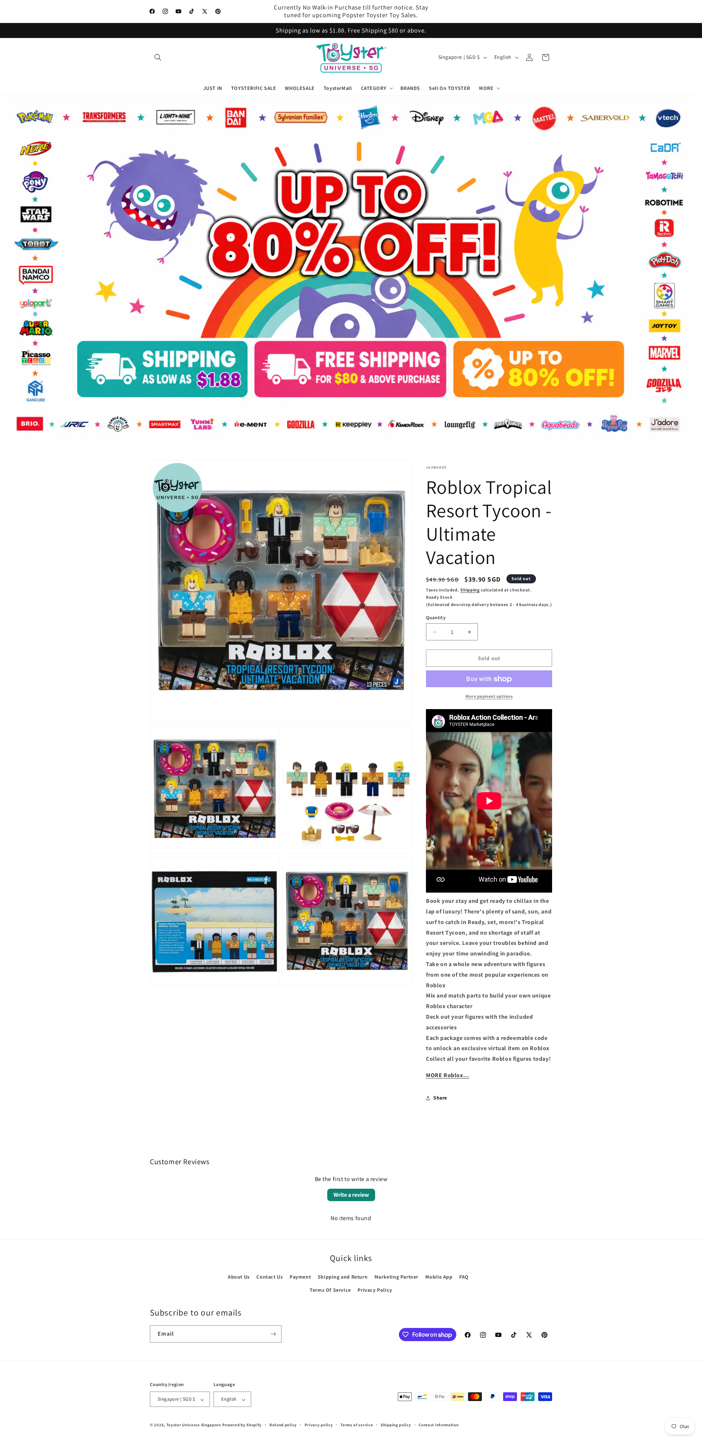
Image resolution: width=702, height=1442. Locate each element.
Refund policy (283, 1424)
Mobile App (439, 1277)
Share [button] (440, 1098)
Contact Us (269, 1277)
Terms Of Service (330, 1290)
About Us (239, 1277)
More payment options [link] (489, 696)
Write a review (351, 1195)
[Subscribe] (273, 1334)
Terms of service (356, 1424)
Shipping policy (396, 1424)
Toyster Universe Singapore (193, 1425)
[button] (158, 57)
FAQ (464, 1277)
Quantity (436, 617)
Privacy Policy (375, 1290)
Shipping (470, 590)
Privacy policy (319, 1424)
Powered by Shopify (242, 1425)
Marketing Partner (396, 1277)
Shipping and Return (342, 1277)
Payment (300, 1277)
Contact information (438, 1424)
